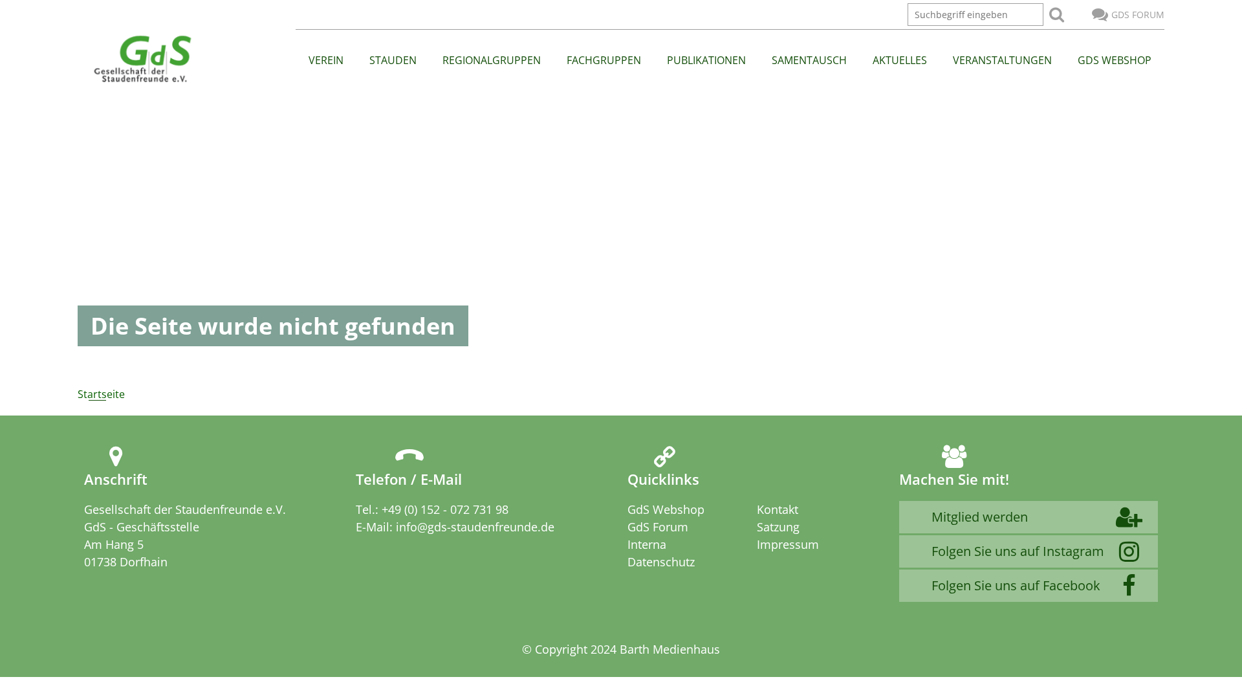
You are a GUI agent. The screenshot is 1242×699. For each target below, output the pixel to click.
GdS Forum (1137, 14)
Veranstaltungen (1002, 60)
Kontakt (777, 509)
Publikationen (706, 60)
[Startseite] (142, 60)
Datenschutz (661, 562)
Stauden (393, 60)
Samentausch (809, 60)
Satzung (778, 527)
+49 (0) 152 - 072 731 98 (445, 509)
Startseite (101, 394)
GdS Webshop (1114, 60)
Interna (646, 544)
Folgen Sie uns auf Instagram (1018, 551)
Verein (326, 60)
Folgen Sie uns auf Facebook (1016, 585)
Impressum (788, 544)
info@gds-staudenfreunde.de (475, 527)
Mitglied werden (980, 517)
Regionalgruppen (491, 60)
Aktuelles (900, 60)
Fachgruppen (604, 60)
